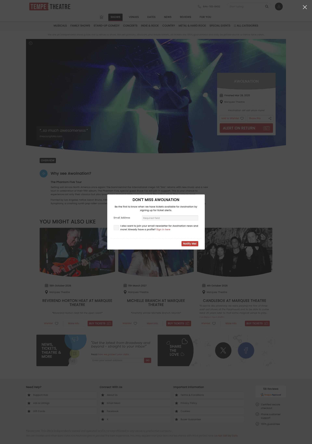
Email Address (122, 217)
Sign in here (163, 229)
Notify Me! (190, 243)
